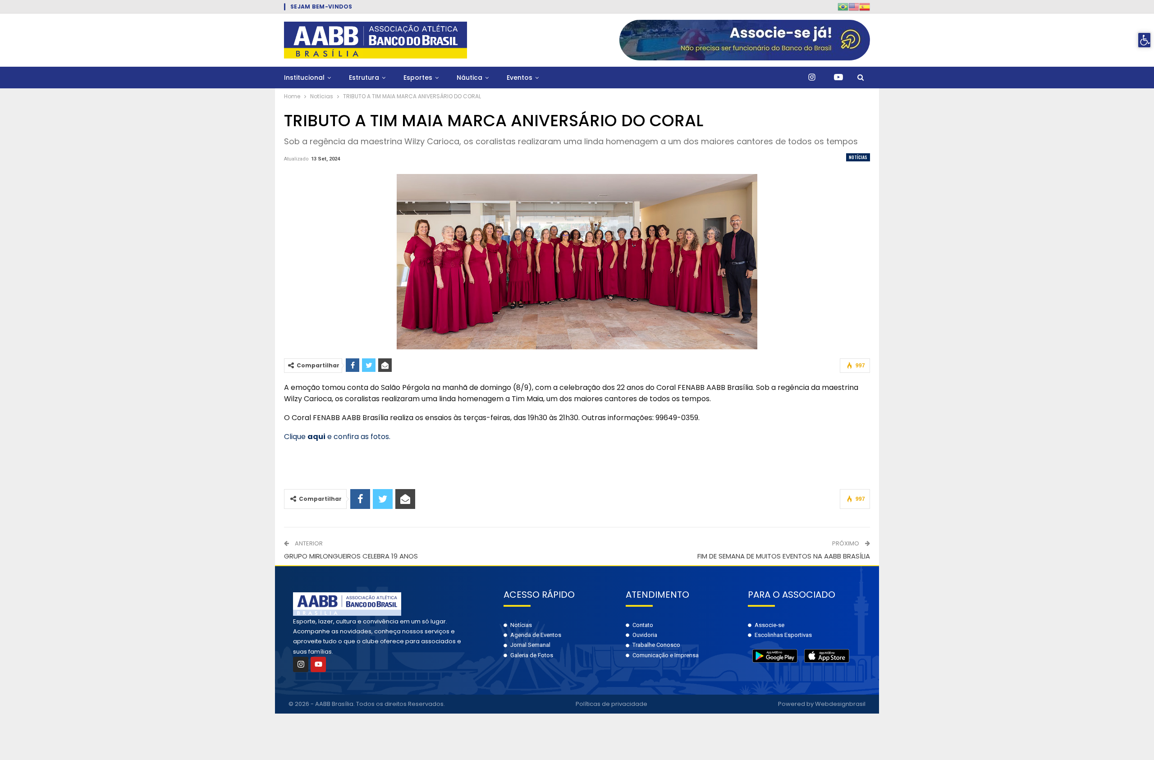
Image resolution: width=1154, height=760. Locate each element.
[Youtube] (318, 664)
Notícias (858, 157)
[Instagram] (300, 664)
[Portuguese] (843, 6)
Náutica (469, 77)
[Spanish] (864, 6)
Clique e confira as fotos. (337, 436)
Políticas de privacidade (611, 704)
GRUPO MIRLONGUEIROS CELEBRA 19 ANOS (351, 556)
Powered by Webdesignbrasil (822, 704)
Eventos (519, 77)
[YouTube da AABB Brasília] (838, 77)
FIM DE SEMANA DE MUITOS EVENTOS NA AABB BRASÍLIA (783, 556)
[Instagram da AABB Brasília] (812, 77)
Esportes (417, 77)
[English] (853, 6)
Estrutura (364, 77)
